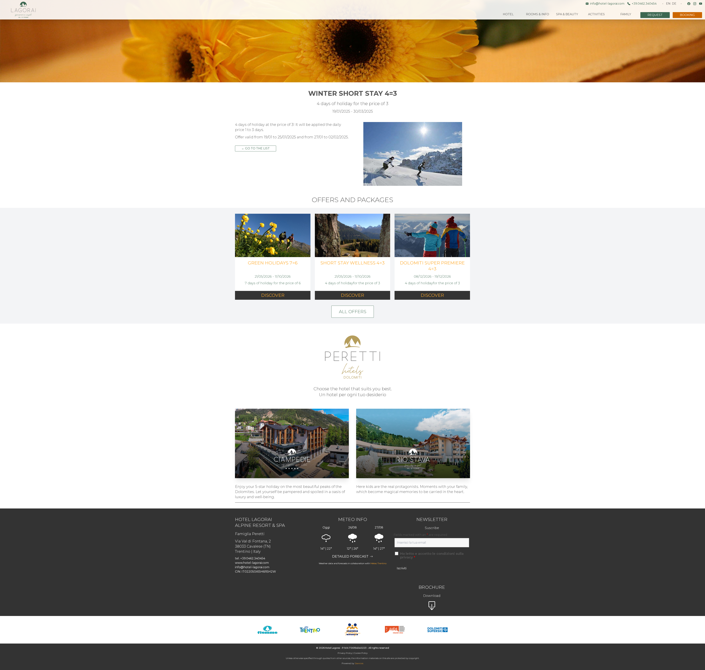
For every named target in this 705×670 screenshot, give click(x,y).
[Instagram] (694, 3)
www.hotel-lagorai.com (252, 563)
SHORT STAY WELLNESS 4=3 (352, 263)
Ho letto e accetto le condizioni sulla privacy (432, 555)
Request (655, 15)
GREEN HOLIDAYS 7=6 (272, 263)
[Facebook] (688, 3)
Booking (687, 15)
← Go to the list (255, 148)
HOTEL (508, 14)
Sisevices (359, 663)
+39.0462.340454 (644, 3)
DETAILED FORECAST (350, 556)
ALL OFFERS (352, 311)
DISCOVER (272, 295)
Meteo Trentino (378, 563)
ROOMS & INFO (537, 14)
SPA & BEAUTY (567, 14)
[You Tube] (700, 3)
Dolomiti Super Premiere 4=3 (432, 265)
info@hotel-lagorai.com (607, 3)
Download (431, 596)
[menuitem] (668, 3)
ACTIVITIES (596, 14)
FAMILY (625, 14)
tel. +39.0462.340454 (250, 558)
